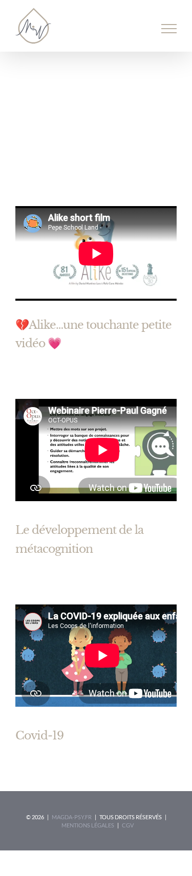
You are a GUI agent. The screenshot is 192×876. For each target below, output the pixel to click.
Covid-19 (39, 736)
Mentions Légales (87, 825)
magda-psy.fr (72, 817)
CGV (128, 825)
